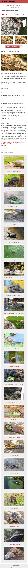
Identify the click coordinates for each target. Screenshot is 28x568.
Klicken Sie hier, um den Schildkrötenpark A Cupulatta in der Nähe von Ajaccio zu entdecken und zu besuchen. (13, 144)
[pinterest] (18, 565)
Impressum (12, 567)
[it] (6, 14)
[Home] (8, 5)
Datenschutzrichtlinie (19, 567)
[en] (3, 14)
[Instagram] (16, 565)
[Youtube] (14, 565)
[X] (12, 565)
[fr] (8, 14)
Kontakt (24, 567)
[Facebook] (10, 565)
